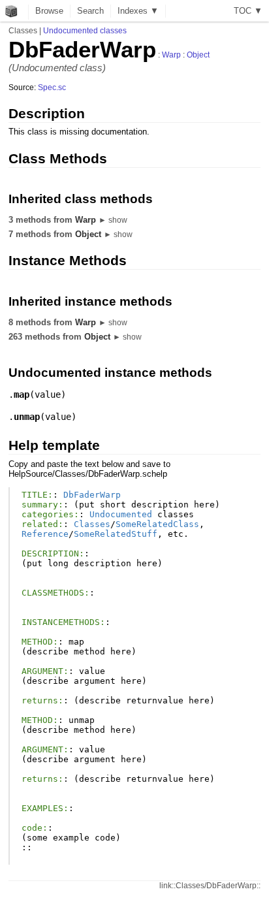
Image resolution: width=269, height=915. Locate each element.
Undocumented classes (85, 30)
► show (113, 220)
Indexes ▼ (138, 11)
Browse (49, 11)
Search (90, 11)
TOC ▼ (248, 11)
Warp (171, 54)
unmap (27, 416)
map (21, 394)
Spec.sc (52, 87)
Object (198, 54)
